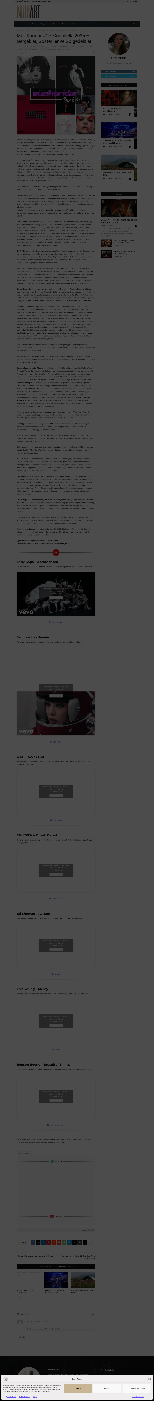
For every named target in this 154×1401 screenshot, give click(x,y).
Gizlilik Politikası (24, 1397)
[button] (149, 1379)
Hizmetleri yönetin (138, 1397)
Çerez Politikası (11, 1397)
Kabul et (78, 1388)
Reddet (107, 1388)
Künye (35, 1397)
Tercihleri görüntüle (137, 1388)
